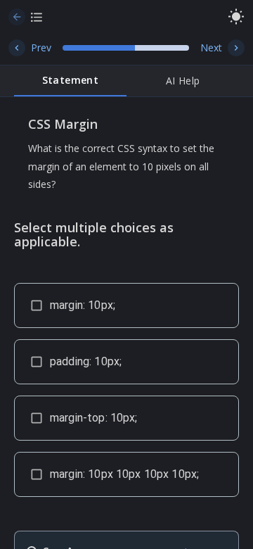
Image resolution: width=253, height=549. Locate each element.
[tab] (70, 80)
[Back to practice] (16, 16)
